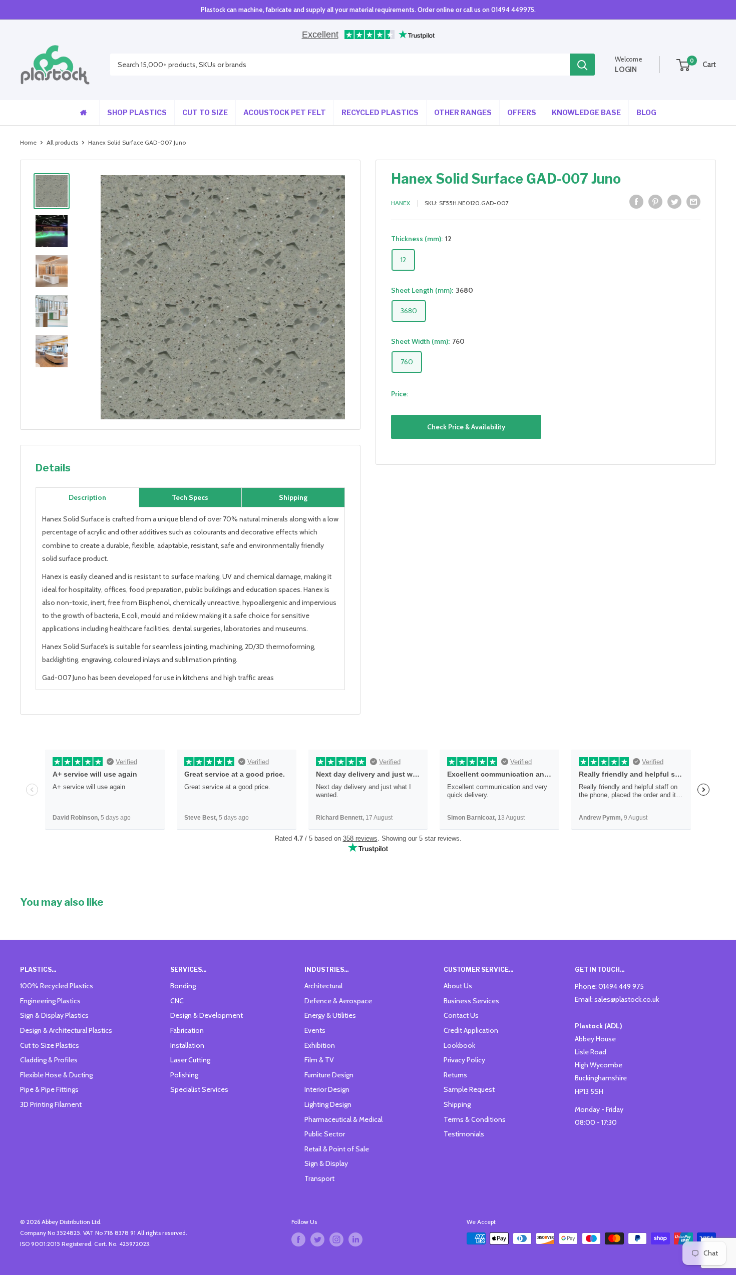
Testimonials (464, 1133)
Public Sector (324, 1133)
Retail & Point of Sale (336, 1148)
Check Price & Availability (466, 426)
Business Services (471, 1000)
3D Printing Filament (51, 1104)
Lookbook (459, 1045)
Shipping (457, 1104)
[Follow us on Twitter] (317, 1239)
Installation (187, 1045)
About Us (458, 985)
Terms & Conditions (475, 1119)
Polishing (184, 1074)
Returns (455, 1074)
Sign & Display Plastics (54, 1015)
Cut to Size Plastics (49, 1045)
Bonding (183, 985)
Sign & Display (326, 1163)
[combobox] (340, 65)
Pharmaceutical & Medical (343, 1119)
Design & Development (206, 1015)
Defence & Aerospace (338, 1000)
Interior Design (326, 1089)
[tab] (87, 497)
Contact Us (461, 1015)
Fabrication (187, 1030)
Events (314, 1030)
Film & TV (319, 1059)
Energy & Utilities (330, 1015)
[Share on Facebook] (636, 202)
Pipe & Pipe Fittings (49, 1089)
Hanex (400, 203)
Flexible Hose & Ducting (56, 1074)
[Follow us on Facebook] (298, 1239)
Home (28, 142)
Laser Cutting (190, 1059)
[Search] (582, 65)
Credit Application (471, 1030)
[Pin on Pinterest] (655, 202)
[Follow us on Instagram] (336, 1239)
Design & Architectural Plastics (66, 1030)
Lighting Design (327, 1104)
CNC (177, 1000)
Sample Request (469, 1089)
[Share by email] (693, 202)
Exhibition (319, 1045)
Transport (319, 1178)
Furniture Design (328, 1074)
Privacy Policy (464, 1059)
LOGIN (626, 69)
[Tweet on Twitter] (674, 202)
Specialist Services (199, 1089)
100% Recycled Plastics (56, 985)
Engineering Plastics (50, 1000)
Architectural (323, 985)
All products (62, 142)
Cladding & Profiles (49, 1059)
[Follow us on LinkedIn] (355, 1239)
